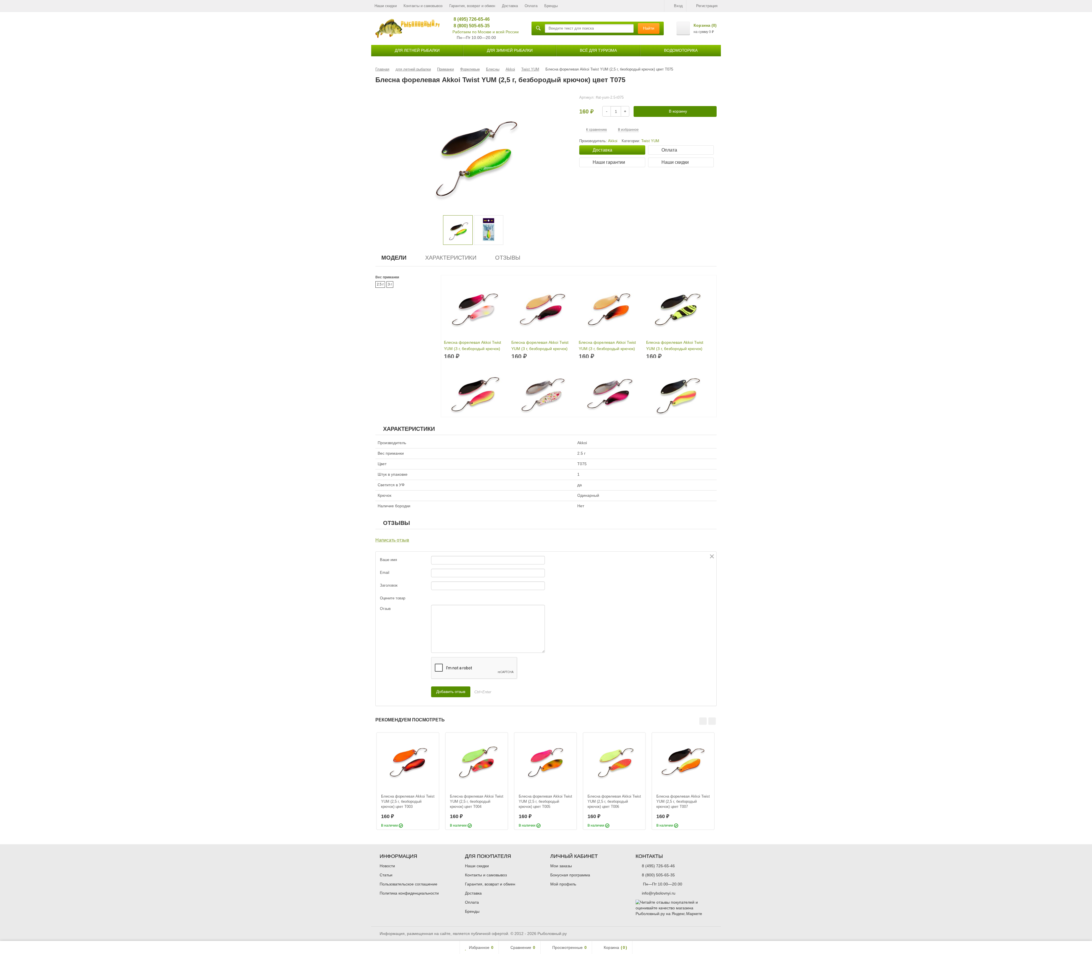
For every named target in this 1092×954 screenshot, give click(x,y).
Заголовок (389, 585)
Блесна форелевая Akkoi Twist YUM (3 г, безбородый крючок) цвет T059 (674, 346)
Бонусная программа (570, 875)
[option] (457, 230)
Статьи (386, 875)
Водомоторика (681, 50)
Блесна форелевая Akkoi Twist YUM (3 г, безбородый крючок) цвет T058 (607, 346)
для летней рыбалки (417, 50)
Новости (387, 866)
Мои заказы (561, 866)
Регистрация (706, 6)
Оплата (531, 6)
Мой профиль (563, 884)
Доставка (510, 6)
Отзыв (385, 609)
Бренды (551, 6)
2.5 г (380, 284)
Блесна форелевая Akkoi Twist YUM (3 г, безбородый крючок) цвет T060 (472, 346)
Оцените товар (392, 598)
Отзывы (507, 257)
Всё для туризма (598, 50)
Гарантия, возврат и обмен (472, 6)
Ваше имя (388, 560)
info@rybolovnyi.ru (658, 893)
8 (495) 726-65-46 (470, 19)
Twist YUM (650, 141)
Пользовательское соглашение (408, 884)
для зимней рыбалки (510, 50)
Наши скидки (386, 6)
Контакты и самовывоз (423, 6)
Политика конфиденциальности (409, 893)
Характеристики (450, 257)
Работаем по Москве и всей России (485, 32)
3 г (390, 284)
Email (384, 572)
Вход (678, 6)
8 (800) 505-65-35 (470, 25)
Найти (648, 28)
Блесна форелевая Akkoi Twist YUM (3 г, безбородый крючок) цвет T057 (539, 346)
